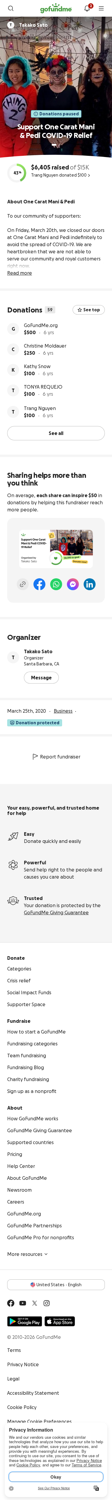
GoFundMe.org (41, 325)
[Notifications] (87, 8)
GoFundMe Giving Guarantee (56, 912)
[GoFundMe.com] (56, 8)
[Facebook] (39, 584)
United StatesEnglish (59, 1284)
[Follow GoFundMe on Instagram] (47, 1303)
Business (63, 711)
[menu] (101, 8)
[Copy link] (23, 584)
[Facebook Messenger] (73, 584)
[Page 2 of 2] (60, 145)
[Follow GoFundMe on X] (35, 1303)
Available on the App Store (60, 1321)
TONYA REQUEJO (43, 386)
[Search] (11, 8)
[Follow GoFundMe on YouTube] (23, 1303)
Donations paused (59, 113)
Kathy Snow (37, 366)
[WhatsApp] (56, 584)
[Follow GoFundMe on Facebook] (11, 1303)
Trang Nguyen (40, 408)
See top (91, 309)
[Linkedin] (90, 584)
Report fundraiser (60, 756)
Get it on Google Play (24, 1321)
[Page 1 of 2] (54, 145)
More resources (24, 1254)
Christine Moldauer (45, 345)
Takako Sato (38, 651)
